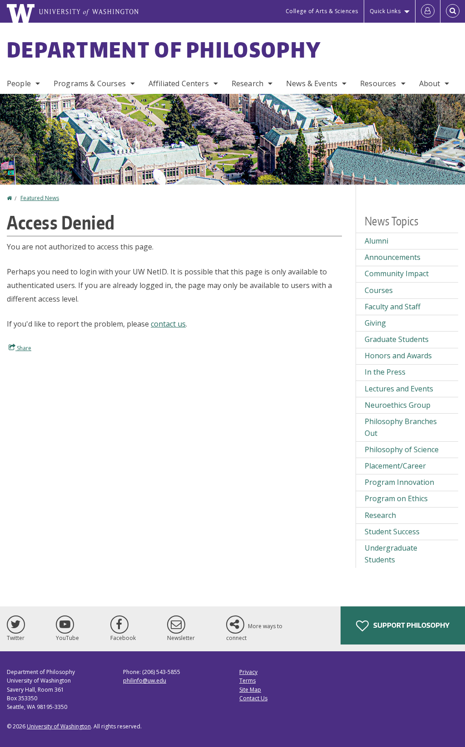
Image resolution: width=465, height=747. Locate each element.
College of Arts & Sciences (322, 11)
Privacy (248, 672)
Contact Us (253, 698)
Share (23, 348)
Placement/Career (395, 466)
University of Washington (59, 726)
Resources (378, 83)
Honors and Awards (398, 356)
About (429, 83)
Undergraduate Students (391, 554)
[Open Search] (452, 11)
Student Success (392, 532)
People (19, 83)
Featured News (39, 198)
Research (247, 83)
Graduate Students (397, 339)
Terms (247, 680)
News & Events (311, 83)
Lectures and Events (399, 389)
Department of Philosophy (164, 49)
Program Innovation (399, 482)
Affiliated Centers (178, 83)
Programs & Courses (90, 83)
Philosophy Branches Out (401, 427)
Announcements (392, 257)
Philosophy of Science (402, 449)
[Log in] (428, 11)
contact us (168, 324)
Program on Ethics (396, 498)
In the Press (385, 372)
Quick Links (385, 11)
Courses (379, 290)
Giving (375, 323)
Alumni (376, 241)
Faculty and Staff (392, 307)
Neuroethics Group (397, 405)
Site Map (250, 689)
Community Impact (397, 273)
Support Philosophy (411, 625)
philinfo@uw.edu (144, 680)
